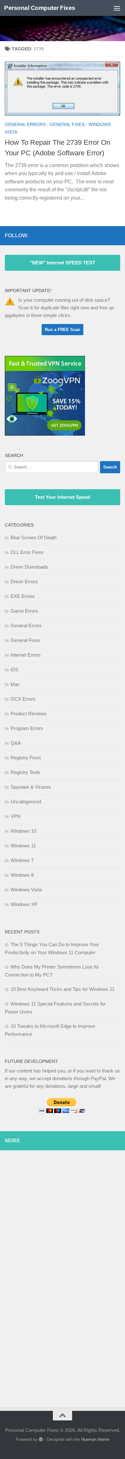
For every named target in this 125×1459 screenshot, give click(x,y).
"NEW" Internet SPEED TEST (62, 262)
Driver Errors (24, 581)
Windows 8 (22, 875)
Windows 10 (23, 831)
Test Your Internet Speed (62, 497)
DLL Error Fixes (27, 552)
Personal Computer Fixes (39, 7)
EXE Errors (23, 596)
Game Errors (24, 611)
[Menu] (117, 8)
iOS (15, 669)
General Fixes (67, 124)
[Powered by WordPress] (41, 1439)
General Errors (25, 124)
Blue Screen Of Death (33, 537)
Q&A (16, 743)
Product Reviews (28, 713)
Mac (15, 684)
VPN (16, 816)
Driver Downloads (29, 567)
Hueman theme (95, 1439)
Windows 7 (22, 860)
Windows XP (24, 904)
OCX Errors (23, 699)
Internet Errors (26, 655)
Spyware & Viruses (31, 787)
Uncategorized (26, 801)
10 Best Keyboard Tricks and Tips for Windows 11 (62, 989)
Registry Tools (25, 772)
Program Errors (27, 728)
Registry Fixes (26, 757)
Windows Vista (26, 889)
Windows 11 (23, 845)
